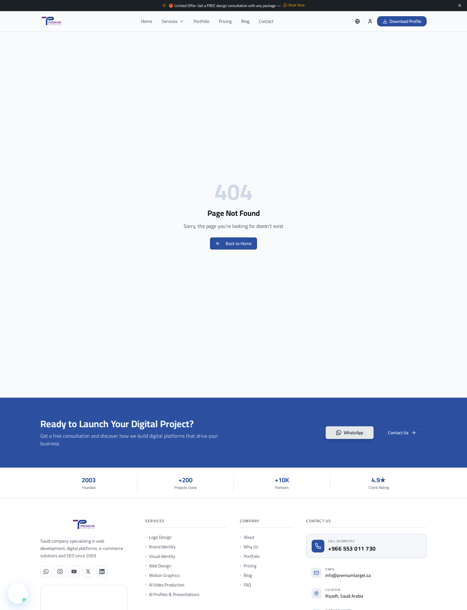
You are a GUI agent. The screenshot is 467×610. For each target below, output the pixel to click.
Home (146, 21)
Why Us (251, 547)
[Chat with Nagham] (18, 593)
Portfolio (201, 21)
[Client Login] (370, 21)
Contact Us (398, 432)
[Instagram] (60, 571)
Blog (245, 21)
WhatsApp (353, 432)
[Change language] (357, 21)
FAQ (247, 585)
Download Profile (405, 21)
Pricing (225, 21)
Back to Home (239, 243)
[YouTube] (74, 571)
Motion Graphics (164, 575)
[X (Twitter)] (88, 571)
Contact (266, 21)
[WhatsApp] (46, 571)
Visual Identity (162, 556)
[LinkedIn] (102, 571)
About (249, 537)
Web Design (160, 566)
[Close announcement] (459, 5)
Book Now (296, 5)
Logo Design (160, 537)
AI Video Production (167, 585)
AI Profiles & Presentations (174, 594)
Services (170, 21)
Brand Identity (162, 547)
